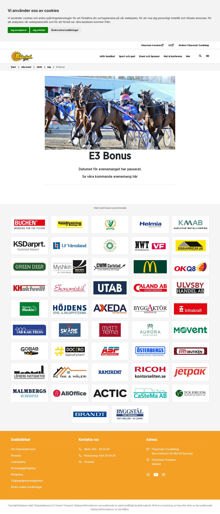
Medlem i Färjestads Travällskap (194, 45)
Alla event (26, 67)
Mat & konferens (173, 56)
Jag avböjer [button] (39, 30)
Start (13, 67)
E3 (170, 45)
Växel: (96, 449)
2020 (39, 67)
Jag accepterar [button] (18, 30)
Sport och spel (127, 56)
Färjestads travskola (151, 45)
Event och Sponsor (149, 56)
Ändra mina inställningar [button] (64, 30)
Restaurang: (99, 455)
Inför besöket (107, 56)
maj (49, 67)
